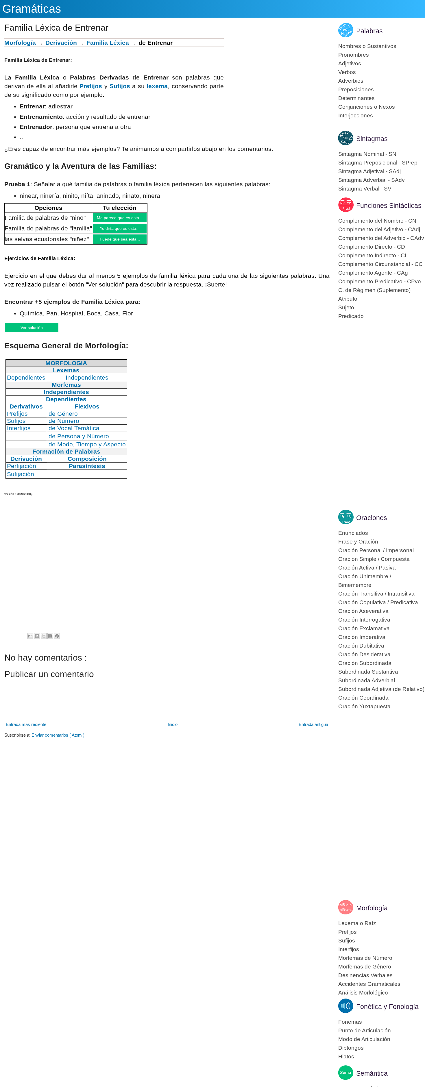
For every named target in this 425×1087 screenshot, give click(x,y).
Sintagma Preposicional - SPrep (377, 163)
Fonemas (350, 1022)
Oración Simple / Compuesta (374, 559)
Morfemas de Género (364, 967)
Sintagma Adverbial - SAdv (371, 180)
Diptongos (351, 1048)
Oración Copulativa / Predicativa (378, 602)
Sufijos (120, 86)
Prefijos (91, 86)
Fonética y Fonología (387, 1006)
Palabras (369, 31)
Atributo (347, 299)
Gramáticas (31, 8)
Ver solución (37, 331)
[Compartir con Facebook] (50, 641)
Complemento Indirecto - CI (372, 255)
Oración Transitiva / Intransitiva (376, 594)
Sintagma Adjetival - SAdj (369, 171)
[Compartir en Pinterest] (57, 641)
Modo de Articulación (364, 1039)
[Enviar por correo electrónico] (30, 641)
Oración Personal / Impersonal (376, 550)
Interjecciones (355, 115)
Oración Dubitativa (361, 646)
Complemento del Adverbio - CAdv (381, 238)
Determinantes (356, 98)
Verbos (347, 72)
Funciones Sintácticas (389, 205)
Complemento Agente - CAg (373, 273)
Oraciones (371, 518)
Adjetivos (349, 63)
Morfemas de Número (365, 958)
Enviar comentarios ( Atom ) (58, 739)
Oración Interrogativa (364, 620)
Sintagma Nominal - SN (367, 154)
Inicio (173, 729)
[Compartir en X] (44, 641)
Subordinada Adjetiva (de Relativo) (381, 689)
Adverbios (350, 81)
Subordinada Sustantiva (368, 672)
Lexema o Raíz (357, 923)
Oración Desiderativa (364, 654)
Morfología (20, 42)
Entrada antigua (313, 729)
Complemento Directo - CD (371, 247)
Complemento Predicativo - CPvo (379, 281)
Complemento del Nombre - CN (377, 221)
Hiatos (346, 1056)
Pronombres (353, 55)
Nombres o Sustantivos (367, 46)
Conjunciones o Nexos (366, 107)
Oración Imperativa (361, 637)
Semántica (372, 1073)
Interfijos (348, 949)
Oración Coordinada (363, 698)
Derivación (61, 42)
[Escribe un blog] (37, 641)
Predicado (351, 316)
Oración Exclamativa (364, 628)
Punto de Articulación (364, 1030)
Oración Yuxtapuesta (364, 706)
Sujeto (346, 307)
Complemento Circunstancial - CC (380, 264)
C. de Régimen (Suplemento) (374, 290)
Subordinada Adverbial (366, 680)
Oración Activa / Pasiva (367, 568)
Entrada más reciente (26, 729)
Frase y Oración (358, 542)
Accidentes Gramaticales (369, 984)
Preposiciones (356, 89)
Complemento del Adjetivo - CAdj (379, 229)
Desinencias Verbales (365, 975)
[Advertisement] (276, 78)
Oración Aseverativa (363, 611)
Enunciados (353, 533)
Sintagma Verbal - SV (364, 189)
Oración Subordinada (364, 663)
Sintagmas (372, 139)
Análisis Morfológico (363, 993)
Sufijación (20, 479)
